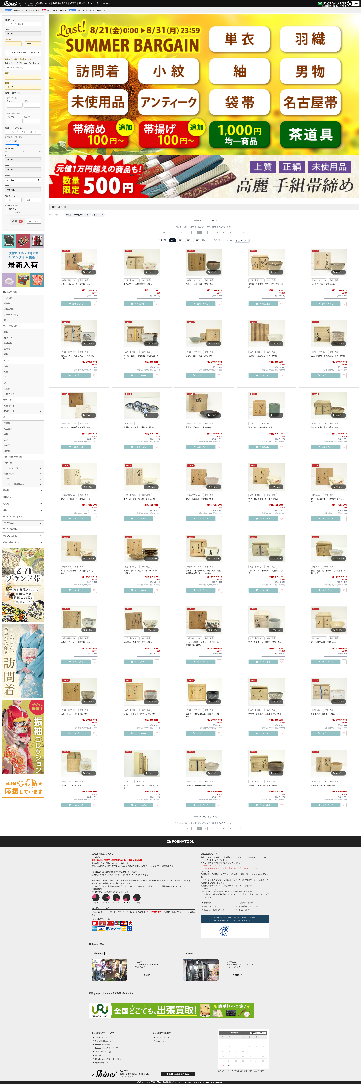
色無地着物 (9, 309)
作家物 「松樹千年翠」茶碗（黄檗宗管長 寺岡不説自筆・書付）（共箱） (204, 572)
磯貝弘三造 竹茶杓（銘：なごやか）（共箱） (141, 786)
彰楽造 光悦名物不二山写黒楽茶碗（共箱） (202, 715)
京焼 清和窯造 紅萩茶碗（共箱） (200, 499)
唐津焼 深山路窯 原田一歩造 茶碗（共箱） (265, 285)
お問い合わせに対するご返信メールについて (95, 10)
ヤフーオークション (103, 1052)
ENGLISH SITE (106, 3)
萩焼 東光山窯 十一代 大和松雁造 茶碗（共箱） (328, 572)
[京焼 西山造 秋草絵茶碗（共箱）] (79, 692)
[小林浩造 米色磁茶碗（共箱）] (329, 262)
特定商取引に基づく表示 (249, 906)
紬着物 (7, 303)
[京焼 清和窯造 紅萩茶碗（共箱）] (204, 477)
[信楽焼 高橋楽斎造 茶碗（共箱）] (329, 405)
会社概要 (208, 903)
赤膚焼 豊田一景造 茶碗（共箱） (200, 356)
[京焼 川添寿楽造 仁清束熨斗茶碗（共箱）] (266, 477)
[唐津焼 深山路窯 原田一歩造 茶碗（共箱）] (266, 262)
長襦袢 (7, 388)
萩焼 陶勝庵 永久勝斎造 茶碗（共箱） (328, 356)
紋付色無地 (9, 343)
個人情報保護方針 (246, 903)
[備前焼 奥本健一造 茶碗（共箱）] (266, 763)
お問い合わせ (87, 3)
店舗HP (146, 975)
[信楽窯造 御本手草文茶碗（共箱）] (142, 620)
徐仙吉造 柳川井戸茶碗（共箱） (199, 785)
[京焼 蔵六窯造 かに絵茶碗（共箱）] (79, 477)
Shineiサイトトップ (103, 1037)
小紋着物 (8, 298)
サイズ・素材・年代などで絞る (22, 52)
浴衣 (6, 320)
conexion (160, 1041)
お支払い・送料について (214, 910)
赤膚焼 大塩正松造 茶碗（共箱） (263, 356)
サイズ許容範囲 (23, 146)
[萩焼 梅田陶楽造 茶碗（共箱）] (329, 620)
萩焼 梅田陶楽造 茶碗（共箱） (324, 642)
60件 (180, 240)
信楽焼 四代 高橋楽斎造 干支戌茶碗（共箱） (77, 357)
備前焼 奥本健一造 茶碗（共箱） (263, 785)
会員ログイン (44, 3)
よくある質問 (244, 910)
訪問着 (7, 349)
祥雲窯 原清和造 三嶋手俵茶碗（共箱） (265, 714)
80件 (189, 240)
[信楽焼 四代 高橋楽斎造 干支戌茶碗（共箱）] (79, 333)
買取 (74, 3)
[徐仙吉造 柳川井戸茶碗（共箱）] (204, 763)
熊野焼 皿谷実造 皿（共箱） (199, 427)
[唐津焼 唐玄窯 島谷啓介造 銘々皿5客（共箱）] (142, 548)
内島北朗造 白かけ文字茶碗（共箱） (76, 642)
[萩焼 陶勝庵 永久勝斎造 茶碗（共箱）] (329, 333)
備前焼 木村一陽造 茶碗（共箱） (200, 284)
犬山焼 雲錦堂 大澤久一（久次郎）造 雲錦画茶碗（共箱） (203, 643)
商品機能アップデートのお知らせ (26, 10)
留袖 (6, 354)
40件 (172, 240)
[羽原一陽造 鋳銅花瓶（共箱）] (266, 405)
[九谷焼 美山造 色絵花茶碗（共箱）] (79, 262)
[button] (241, 931)
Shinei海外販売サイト (104, 1041)
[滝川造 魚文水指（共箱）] (79, 763)
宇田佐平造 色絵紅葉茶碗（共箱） (138, 284)
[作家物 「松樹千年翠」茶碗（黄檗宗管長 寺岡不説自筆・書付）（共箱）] (204, 548)
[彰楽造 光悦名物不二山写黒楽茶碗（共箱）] (204, 692)
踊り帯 (7, 445)
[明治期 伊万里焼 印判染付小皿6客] (142, 405)
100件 (197, 240)
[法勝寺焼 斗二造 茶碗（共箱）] (329, 763)
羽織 (6, 372)
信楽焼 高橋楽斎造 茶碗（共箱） (325, 427)
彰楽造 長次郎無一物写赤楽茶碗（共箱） (141, 714)
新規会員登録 (61, 3)
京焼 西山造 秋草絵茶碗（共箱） (75, 714)
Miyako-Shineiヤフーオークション (109, 1059)
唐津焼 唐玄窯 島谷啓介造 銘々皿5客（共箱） (141, 572)
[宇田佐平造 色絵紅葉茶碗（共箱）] (142, 262)
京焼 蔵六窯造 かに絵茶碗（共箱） (76, 499)
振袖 (6, 332)
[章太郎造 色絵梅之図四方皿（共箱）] (79, 405)
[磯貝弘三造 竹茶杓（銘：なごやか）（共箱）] (142, 763)
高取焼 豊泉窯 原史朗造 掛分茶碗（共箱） (141, 357)
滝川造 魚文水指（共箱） (72, 785)
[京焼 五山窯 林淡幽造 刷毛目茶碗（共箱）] (266, 548)
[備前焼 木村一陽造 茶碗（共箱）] (204, 262)
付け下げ (8, 338)
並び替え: (229, 241)
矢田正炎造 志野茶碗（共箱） (324, 714)
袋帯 (6, 434)
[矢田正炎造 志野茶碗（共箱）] (329, 692)
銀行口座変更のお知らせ (56, 10)
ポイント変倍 (14, 212)
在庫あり (12, 209)
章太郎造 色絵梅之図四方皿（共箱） (76, 427)
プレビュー (90, 272)
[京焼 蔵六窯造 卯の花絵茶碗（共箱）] (142, 477)
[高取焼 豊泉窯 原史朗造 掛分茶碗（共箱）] (142, 333)
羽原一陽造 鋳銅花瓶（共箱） (261, 427)
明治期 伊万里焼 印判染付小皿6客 (139, 427)
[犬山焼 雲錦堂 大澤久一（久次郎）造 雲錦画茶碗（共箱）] (204, 620)
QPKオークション (102, 1063)
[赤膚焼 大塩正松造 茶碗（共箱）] (266, 333)
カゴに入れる (77, 304)
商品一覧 (62, 207)
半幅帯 (7, 423)
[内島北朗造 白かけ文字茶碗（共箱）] (79, 620)
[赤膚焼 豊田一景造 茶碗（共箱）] (204, 333)
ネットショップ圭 (163, 1037)
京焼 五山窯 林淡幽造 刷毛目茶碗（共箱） (265, 572)
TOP (54, 207)
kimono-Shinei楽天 (103, 1045)
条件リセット (34, 221)
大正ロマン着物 (11, 314)
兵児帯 (7, 451)
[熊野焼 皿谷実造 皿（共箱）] (204, 405)
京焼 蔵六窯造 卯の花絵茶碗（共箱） (140, 499)
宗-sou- (98, 1055)
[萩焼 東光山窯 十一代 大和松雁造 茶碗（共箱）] (329, 548)
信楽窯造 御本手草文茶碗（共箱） (138, 642)
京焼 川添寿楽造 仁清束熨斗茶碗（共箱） (264, 500)
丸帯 (6, 440)
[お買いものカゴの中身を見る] (353, 5)
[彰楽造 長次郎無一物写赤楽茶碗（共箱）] (142, 692)
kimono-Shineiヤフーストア (106, 1048)
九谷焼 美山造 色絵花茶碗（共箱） (76, 284)
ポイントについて (211, 906)
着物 (6, 366)
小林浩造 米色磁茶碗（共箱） (324, 284)
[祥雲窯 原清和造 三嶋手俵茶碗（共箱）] (266, 692)
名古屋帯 (8, 429)
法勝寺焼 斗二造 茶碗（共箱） (324, 785)
